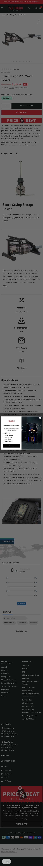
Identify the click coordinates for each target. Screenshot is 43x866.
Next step (11, 445)
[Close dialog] (40, 418)
